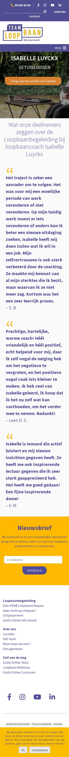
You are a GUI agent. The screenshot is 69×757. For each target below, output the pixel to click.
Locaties (9, 634)
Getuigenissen (13, 649)
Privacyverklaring (41, 723)
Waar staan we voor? (17, 644)
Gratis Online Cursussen (19, 672)
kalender (60, 11)
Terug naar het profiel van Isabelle (33, 81)
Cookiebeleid (40, 750)
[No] (64, 742)
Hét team (9, 639)
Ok (23, 750)
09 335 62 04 (22, 5)
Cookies (57, 723)
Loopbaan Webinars (16, 667)
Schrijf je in (34, 570)
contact (34, 16)
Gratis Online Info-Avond (19, 620)
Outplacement (13, 615)
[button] (58, 48)
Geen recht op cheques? (19, 611)
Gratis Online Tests (16, 662)
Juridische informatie (18, 723)
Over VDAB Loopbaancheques (23, 606)
